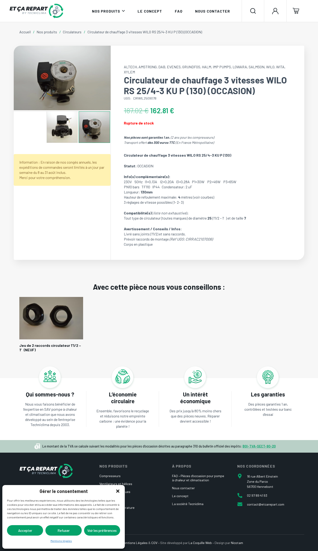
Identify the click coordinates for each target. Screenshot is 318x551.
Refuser (64, 530)
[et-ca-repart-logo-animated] (36, 11)
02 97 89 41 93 (257, 495)
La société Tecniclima (187, 504)
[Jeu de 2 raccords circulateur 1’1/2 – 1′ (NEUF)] (51, 318)
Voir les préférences (102, 530)
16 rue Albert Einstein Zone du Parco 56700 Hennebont (262, 481)
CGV (154, 543)
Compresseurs (110, 476)
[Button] (275, 11)
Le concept (180, 496)
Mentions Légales (135, 543)
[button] (117, 491)
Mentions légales (61, 540)
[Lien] (50, 409)
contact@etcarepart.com (265, 504)
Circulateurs (72, 32)
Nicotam (237, 543)
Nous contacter (183, 488)
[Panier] (298, 11)
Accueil (25, 32)
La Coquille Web (200, 543)
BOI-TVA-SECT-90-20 (259, 446)
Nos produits (47, 32)
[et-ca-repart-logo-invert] (46, 471)
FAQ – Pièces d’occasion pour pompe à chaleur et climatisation (198, 478)
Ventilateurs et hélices (115, 484)
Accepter (25, 530)
